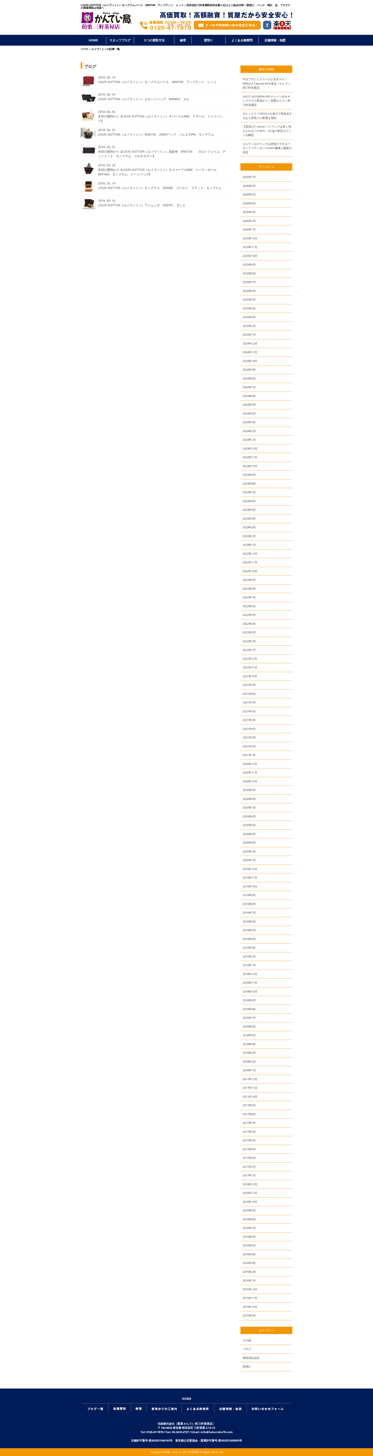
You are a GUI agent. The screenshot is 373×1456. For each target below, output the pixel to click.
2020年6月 (249, 816)
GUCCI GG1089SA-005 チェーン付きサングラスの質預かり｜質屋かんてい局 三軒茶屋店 (266, 101)
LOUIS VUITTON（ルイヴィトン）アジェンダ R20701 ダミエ (141, 205)
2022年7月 (249, 597)
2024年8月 (249, 378)
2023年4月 (249, 519)
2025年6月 (249, 291)
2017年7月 (249, 1123)
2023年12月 (250, 448)
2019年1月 (249, 965)
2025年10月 (250, 256)
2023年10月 (250, 466)
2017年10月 (250, 1097)
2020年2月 (249, 851)
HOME (93, 40)
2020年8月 (249, 799)
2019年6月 (249, 921)
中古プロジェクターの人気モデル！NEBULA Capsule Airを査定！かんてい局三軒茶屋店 (267, 83)
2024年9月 (249, 370)
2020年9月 (249, 790)
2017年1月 (249, 1175)
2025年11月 (250, 247)
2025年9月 (249, 264)
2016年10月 (250, 1202)
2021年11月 (250, 667)
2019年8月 (249, 904)
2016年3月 (249, 1263)
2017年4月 (249, 1149)
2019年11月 (250, 877)
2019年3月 (249, 948)
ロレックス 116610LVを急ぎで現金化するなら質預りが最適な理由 (267, 116)
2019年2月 (249, 956)
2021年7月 (249, 702)
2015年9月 (249, 1315)
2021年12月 (250, 659)
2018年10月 (250, 991)
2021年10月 (250, 676)
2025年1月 (249, 334)
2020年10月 (250, 781)
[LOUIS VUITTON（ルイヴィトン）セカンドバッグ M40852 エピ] (88, 102)
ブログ (247, 1349)
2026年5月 (249, 194)
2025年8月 (249, 273)
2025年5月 (249, 299)
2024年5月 (249, 405)
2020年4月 (249, 834)
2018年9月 (249, 1000)
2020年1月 (249, 860)
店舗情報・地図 (275, 40)
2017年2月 (249, 1167)
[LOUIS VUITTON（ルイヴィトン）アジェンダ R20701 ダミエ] (88, 208)
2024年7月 (249, 387)
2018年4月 (249, 1044)
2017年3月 (249, 1158)
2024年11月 (250, 352)
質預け (247, 1366)
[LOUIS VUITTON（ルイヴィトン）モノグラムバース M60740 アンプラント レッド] (88, 85)
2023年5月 (249, 510)
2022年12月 (250, 554)
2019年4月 (249, 939)
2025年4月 (249, 308)
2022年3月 (249, 632)
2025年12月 (250, 238)
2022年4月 (249, 624)
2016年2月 (249, 1272)
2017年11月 (250, 1088)
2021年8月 (249, 694)
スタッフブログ (120, 40)
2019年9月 (249, 895)
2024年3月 (249, 422)
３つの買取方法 (154, 40)
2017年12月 (250, 1079)
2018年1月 (249, 1070)
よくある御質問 (242, 40)
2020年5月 (249, 825)
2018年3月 (249, 1053)
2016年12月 (250, 1184)
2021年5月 (249, 720)
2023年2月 (249, 536)
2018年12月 (250, 974)
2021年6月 (249, 711)
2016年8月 (249, 1219)
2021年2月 (249, 746)
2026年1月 (249, 229)
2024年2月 (249, 431)
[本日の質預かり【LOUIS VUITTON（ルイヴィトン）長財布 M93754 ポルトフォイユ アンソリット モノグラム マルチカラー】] (88, 154)
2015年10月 (250, 1307)
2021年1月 (249, 755)
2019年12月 (250, 869)
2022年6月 (249, 606)
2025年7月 (249, 282)
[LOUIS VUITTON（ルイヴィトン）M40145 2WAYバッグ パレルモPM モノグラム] (88, 137)
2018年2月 (249, 1062)
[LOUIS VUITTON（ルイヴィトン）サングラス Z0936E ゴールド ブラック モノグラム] (88, 191)
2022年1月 (249, 650)
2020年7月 (249, 807)
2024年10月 (250, 361)
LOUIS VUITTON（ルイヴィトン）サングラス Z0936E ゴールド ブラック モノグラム (159, 188)
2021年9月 (249, 685)
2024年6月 (249, 396)
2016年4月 (249, 1254)
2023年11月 (250, 457)
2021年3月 (249, 737)
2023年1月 (249, 545)
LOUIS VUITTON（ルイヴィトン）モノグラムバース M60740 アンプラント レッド (157, 82)
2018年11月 (250, 983)
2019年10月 (250, 886)
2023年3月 (249, 527)
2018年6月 (249, 1026)
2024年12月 (250, 343)
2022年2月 (249, 641)
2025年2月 (249, 326)
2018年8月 (249, 1009)
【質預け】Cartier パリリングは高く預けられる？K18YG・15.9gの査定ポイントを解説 (267, 131)
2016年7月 (249, 1228)
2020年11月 (250, 772)
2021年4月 (249, 729)
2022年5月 (249, 615)
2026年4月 (249, 203)
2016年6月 (249, 1237)
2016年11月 (250, 1193)
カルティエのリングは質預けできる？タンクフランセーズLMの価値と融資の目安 (267, 148)
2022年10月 (250, 571)
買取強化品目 (251, 1358)
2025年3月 (249, 317)
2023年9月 (249, 475)
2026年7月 (249, 177)
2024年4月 (249, 413)
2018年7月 (249, 1018)
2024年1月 (249, 440)
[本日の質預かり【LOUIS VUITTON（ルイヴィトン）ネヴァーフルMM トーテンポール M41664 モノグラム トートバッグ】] (88, 173)
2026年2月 (249, 221)
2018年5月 (249, 1035)
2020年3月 (249, 842)
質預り (208, 40)
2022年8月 (249, 589)
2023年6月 (249, 501)
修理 (183, 40)
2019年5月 (249, 930)
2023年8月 (249, 483)
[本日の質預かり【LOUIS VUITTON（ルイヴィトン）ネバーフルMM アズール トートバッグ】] (88, 119)
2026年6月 (249, 186)
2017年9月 (249, 1105)
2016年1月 (249, 1280)
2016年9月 (249, 1210)
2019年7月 (249, 913)
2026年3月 (249, 212)
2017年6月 (249, 1132)
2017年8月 (249, 1114)
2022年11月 (250, 562)
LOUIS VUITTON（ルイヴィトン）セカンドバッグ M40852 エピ (145, 99)
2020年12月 (250, 764)
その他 (247, 1340)
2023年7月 (249, 492)
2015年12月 (250, 1289)
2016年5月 (249, 1245)
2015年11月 (250, 1298)
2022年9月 (249, 580)
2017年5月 (249, 1140)
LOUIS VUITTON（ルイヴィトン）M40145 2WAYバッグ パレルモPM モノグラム (156, 134)
